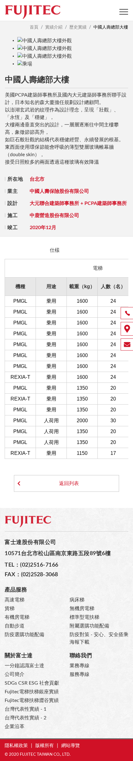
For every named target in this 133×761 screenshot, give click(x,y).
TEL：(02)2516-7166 (31, 565)
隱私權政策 (16, 745)
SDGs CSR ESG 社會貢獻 (32, 683)
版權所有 (44, 745)
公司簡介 (14, 674)
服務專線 (79, 674)
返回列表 (66, 483)
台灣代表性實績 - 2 (25, 717)
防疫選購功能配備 (24, 634)
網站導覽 (70, 745)
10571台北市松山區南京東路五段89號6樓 (58, 553)
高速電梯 (14, 599)
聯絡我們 (81, 655)
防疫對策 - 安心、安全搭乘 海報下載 (99, 638)
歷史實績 (78, 27)
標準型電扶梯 (84, 617)
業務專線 (79, 665)
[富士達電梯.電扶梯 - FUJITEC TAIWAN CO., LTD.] (32, 12)
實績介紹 (53, 27)
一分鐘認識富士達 (24, 665)
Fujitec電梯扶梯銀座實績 (32, 691)
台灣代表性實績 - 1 (25, 709)
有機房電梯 (17, 617)
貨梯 (10, 608)
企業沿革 (14, 726)
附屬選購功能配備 (89, 625)
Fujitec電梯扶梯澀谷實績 (32, 700)
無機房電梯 (82, 608)
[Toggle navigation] (123, 12)
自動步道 (14, 625)
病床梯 (77, 599)
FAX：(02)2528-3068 (31, 574)
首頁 (34, 27)
